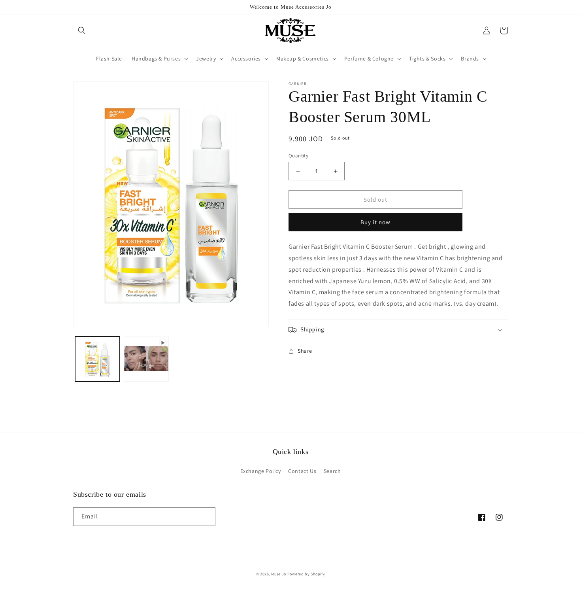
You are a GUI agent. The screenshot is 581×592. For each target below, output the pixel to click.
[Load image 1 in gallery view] (97, 359)
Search (332, 471)
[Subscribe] (206, 516)
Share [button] (305, 350)
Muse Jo (278, 574)
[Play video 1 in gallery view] (146, 359)
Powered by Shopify (306, 574)
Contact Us (302, 471)
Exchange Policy (260, 471)
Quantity (298, 155)
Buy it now (375, 222)
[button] (82, 30)
